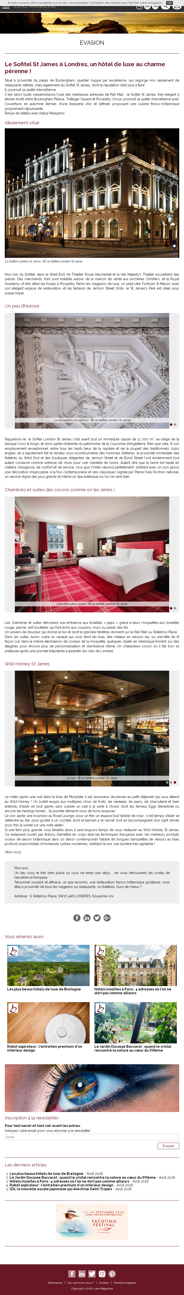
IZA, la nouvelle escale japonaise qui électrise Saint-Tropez (61, 1189)
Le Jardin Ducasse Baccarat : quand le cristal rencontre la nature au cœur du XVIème (132, 1048)
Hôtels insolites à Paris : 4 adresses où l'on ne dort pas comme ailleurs (132, 991)
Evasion (92, 42)
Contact (104, 1282)
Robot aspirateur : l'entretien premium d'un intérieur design (61, 1185)
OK (169, 3)
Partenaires (55, 1282)
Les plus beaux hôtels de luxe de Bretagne (44, 989)
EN (147, 6)
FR (139, 6)
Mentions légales (125, 1282)
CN (155, 6)
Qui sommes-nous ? (81, 1282)
